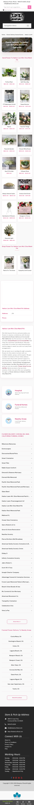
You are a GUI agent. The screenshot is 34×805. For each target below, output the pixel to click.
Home (3, 34)
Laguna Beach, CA (16, 651)
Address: (5, 313)
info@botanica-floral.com (11, 3)
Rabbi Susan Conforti (9, 468)
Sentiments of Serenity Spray (9, 216)
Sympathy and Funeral (24, 270)
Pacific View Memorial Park (11, 482)
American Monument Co (10, 596)
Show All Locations (17, 697)
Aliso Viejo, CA (16, 665)
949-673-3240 (22, 1)
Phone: (4, 318)
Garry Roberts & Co (8, 525)
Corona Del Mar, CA (15, 670)
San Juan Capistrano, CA (16, 684)
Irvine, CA (16, 646)
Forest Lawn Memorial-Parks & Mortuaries (16, 582)
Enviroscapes (6, 449)
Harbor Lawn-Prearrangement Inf (13, 501)
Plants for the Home (9, 270)
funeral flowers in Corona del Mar (18, 340)
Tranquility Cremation (9, 601)
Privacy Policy (9, 744)
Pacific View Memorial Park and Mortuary (15, 487)
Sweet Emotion (25, 104)
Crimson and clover (24, 193)
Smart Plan (5, 463)
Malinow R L (6, 515)
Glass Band (5, 491)
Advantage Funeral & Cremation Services (16, 577)
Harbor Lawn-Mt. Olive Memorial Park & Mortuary (17, 496)
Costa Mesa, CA (16, 636)
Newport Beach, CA (15, 655)
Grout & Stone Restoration (11, 530)
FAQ (6, 749)
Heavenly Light (9, 238)
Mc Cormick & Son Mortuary (11, 591)
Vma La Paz (5, 610)
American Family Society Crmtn (12, 549)
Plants (9, 126)
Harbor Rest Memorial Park (11, 511)
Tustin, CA (16, 689)
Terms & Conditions (10, 742)
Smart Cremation (8, 458)
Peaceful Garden (9, 149)
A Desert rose (25, 171)
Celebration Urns (7, 606)
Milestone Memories (9, 444)
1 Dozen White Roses (25, 149)
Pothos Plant (9, 82)
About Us (7, 740)
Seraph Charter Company (10, 572)
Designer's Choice (25, 216)
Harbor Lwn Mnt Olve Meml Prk (12, 506)
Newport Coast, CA (15, 660)
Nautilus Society (7, 534)
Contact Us (8, 746)
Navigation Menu (10, 25)
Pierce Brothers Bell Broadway (12, 539)
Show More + (17, 621)
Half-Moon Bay (25, 82)
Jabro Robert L (7, 563)
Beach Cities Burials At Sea (11, 587)
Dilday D (4, 553)
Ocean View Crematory (10, 520)
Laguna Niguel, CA (16, 679)
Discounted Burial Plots (10, 453)
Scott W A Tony (7, 568)
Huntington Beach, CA (16, 641)
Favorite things (24, 126)
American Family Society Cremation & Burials (17, 544)
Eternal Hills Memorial (9, 477)
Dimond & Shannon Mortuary (11, 472)
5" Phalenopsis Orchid (9, 104)
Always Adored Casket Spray (9, 193)
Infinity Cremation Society (11, 558)
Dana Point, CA (16, 674)
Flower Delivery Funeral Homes (15, 34)
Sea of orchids (9, 171)
